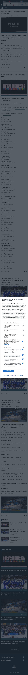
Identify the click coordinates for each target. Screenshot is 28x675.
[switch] (23, 325)
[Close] (25, 299)
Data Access (14, 375)
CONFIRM (8, 370)
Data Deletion (6, 375)
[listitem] (14, 323)
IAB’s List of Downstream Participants (15, 318)
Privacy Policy (21, 375)
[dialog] (14, 337)
